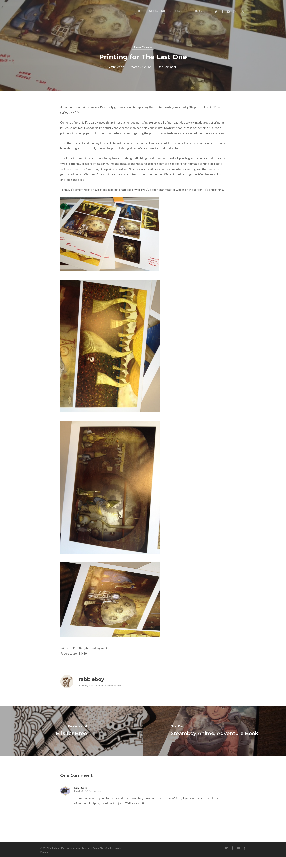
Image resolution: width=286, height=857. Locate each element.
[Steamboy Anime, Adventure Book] (214, 731)
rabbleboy (117, 67)
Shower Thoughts (143, 47)
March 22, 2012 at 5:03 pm (87, 791)
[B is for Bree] (71, 731)
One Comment (166, 67)
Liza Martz (80, 787)
